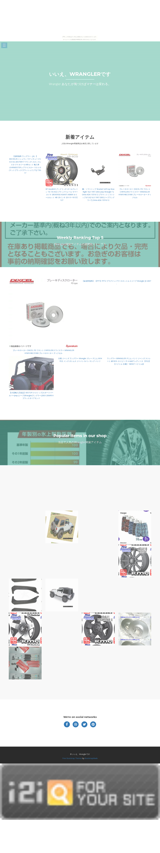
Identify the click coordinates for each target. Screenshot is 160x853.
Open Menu (4, 45)
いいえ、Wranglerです (80, 74)
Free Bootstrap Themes (72, 758)
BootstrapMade (91, 758)
